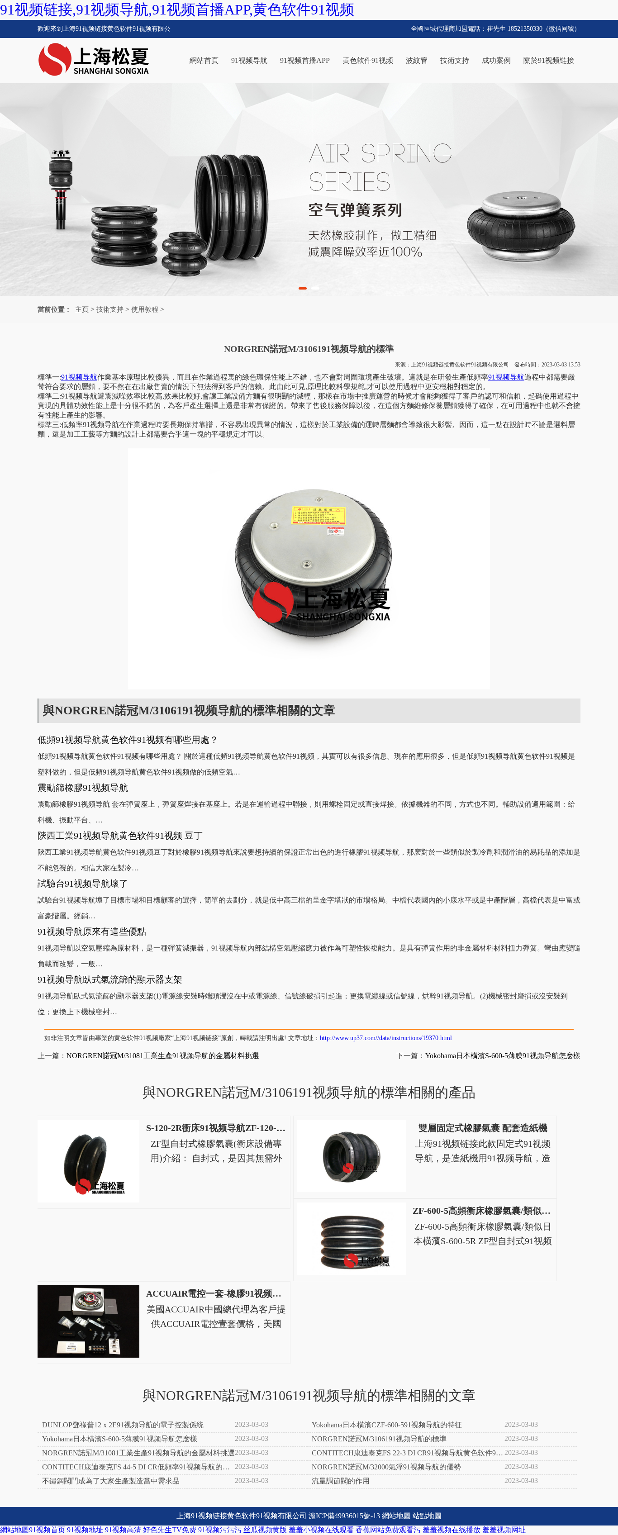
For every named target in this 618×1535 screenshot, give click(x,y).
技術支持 (454, 60)
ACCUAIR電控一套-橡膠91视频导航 (218, 1293)
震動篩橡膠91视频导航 (83, 788)
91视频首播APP (305, 60)
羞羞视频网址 (504, 1530)
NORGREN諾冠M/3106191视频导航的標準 (379, 1439)
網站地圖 (396, 1516)
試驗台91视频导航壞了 (83, 884)
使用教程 (144, 309)
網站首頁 (204, 60)
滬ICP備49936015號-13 (344, 1516)
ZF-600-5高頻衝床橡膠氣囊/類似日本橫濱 (495, 1211)
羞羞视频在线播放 (451, 1530)
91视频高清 (123, 1530)
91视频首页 (47, 1530)
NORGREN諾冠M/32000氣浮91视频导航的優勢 (386, 1467)
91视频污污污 (220, 1530)
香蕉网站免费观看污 (388, 1530)
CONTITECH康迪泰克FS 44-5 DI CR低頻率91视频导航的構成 (136, 1467)
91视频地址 (85, 1530)
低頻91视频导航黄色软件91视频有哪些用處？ (128, 740)
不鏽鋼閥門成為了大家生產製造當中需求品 (111, 1481)
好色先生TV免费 (169, 1530)
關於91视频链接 (548, 60)
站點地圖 (427, 1516)
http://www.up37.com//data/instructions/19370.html (386, 1038)
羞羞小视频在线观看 (321, 1530)
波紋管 (417, 60)
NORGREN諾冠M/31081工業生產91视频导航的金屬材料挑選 (163, 1056)
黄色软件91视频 (367, 60)
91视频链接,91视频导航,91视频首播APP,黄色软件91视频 (177, 9)
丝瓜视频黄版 (265, 1530)
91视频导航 (249, 60)
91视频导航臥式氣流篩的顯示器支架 (110, 979)
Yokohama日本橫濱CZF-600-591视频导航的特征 (387, 1425)
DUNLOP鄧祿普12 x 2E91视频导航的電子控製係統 (123, 1425)
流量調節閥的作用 (341, 1481)
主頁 (82, 309)
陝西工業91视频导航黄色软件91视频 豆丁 (120, 836)
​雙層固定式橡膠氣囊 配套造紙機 (482, 1128)
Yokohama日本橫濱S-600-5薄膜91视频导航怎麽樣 (502, 1056)
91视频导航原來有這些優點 (92, 931)
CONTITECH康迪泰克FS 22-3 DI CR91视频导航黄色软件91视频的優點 (405, 1453)
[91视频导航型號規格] (309, 189)
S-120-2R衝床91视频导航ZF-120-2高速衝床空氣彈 (245, 1128)
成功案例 (496, 60)
